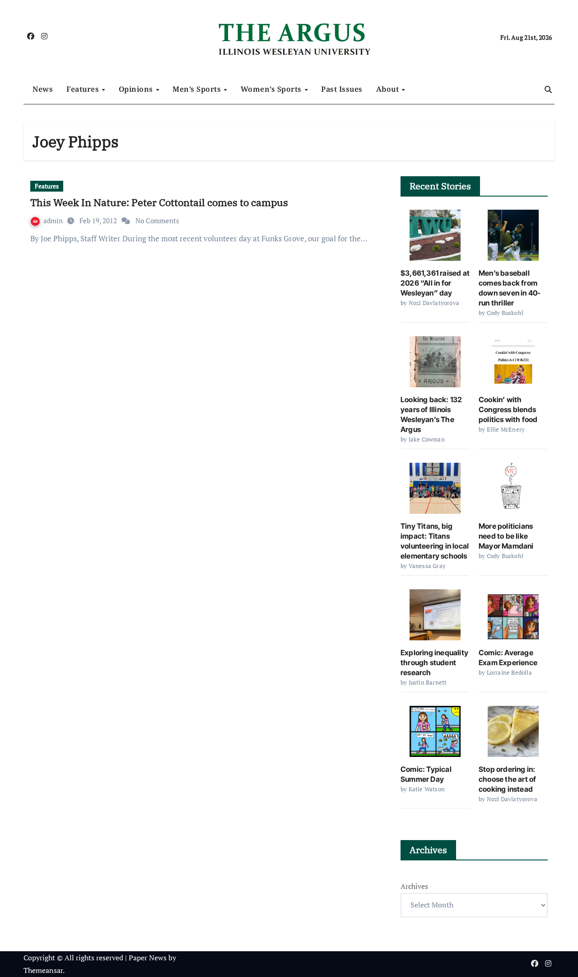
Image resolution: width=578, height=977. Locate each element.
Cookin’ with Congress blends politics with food (508, 409)
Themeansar (43, 970)
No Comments (157, 220)
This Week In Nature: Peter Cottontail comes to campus (159, 202)
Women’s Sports (272, 89)
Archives (414, 886)
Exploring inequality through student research (434, 662)
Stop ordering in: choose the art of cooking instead (507, 779)
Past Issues (342, 89)
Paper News (148, 958)
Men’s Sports (197, 89)
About (388, 89)
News (43, 89)
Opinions (137, 89)
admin (54, 220)
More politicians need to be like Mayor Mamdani (506, 535)
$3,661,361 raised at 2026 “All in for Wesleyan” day (435, 282)
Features (83, 89)
